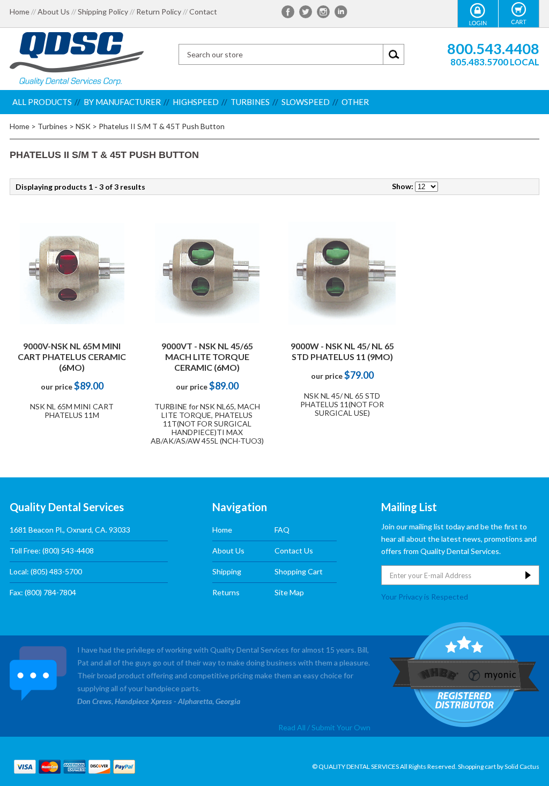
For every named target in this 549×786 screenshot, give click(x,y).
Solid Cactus (522, 766)
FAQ (282, 529)
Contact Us (293, 550)
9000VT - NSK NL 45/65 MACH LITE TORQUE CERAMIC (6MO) (207, 356)
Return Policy (158, 12)
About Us (54, 12)
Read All (292, 727)
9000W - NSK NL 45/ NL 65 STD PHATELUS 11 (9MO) (342, 351)
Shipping (226, 571)
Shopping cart (477, 766)
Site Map (289, 592)
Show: (402, 186)
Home (19, 12)
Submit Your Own (340, 727)
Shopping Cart (298, 571)
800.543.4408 (493, 48)
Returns (226, 592)
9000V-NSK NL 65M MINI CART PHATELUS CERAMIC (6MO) (72, 356)
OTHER (355, 102)
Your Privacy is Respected (424, 596)
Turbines (250, 102)
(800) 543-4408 (68, 550)
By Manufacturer (122, 102)
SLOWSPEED (305, 102)
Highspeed (196, 102)
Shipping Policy (103, 12)
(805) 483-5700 (56, 571)
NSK (83, 126)
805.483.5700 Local (494, 62)
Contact (203, 12)
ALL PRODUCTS (42, 102)
